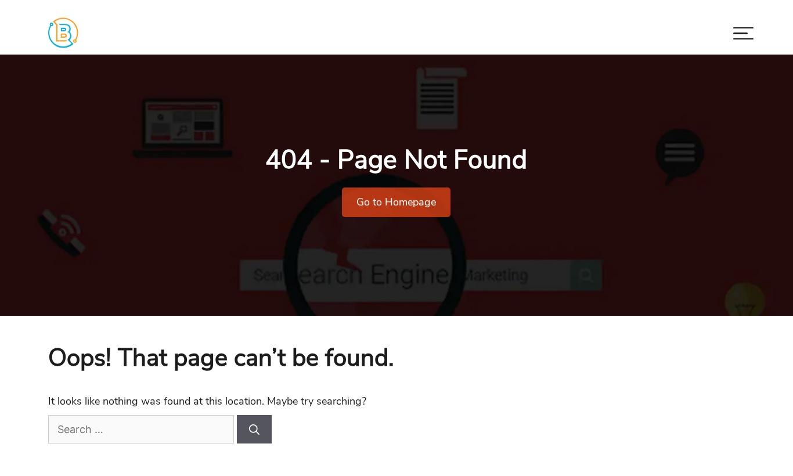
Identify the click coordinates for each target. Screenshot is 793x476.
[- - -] (743, 35)
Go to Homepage (396, 202)
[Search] (254, 429)
